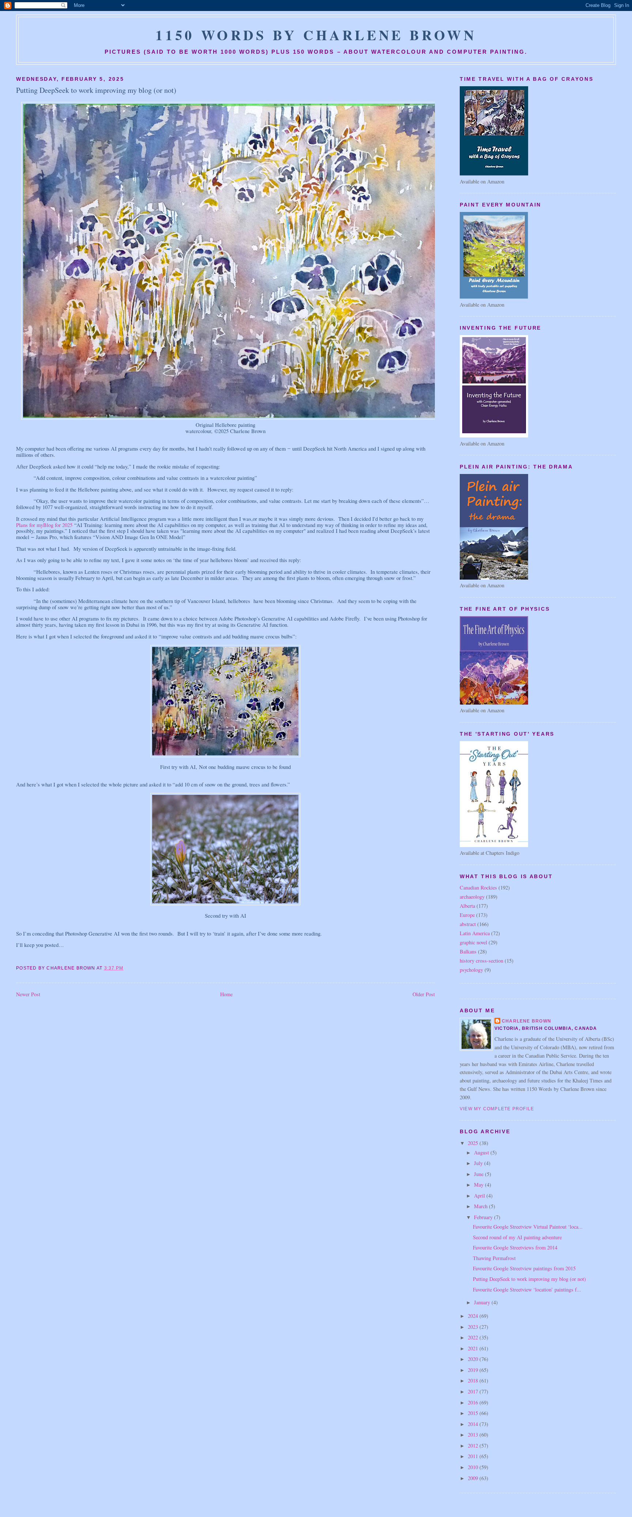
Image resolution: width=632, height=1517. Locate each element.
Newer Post (28, 994)
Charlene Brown (526, 1021)
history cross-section (481, 960)
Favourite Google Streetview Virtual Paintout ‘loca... (528, 1226)
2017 (473, 1391)
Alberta (467, 905)
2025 (473, 1142)
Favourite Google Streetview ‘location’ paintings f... (527, 1289)
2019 (473, 1369)
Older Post (424, 994)
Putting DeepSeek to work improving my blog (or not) (96, 90)
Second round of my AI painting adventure (517, 1237)
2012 (473, 1445)
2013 (473, 1434)
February (484, 1217)
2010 (473, 1467)
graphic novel (473, 942)
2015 (473, 1413)
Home (226, 994)
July (479, 1163)
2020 (473, 1358)
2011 (473, 1456)
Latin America (475, 933)
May (479, 1184)
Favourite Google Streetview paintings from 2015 (524, 1268)
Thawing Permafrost (494, 1258)
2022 (473, 1337)
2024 (473, 1315)
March (481, 1206)
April (480, 1195)
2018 (473, 1380)
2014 (473, 1424)
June (479, 1174)
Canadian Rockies (478, 887)
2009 (473, 1478)
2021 (473, 1348)
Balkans (468, 951)
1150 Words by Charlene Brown (315, 34)
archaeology (472, 896)
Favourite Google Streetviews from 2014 (515, 1247)
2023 (473, 1326)
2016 (473, 1402)
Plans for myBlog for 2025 (44, 525)
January (483, 1302)
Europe (467, 914)
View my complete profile (497, 1108)
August (482, 1152)
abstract (468, 924)
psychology (471, 969)
